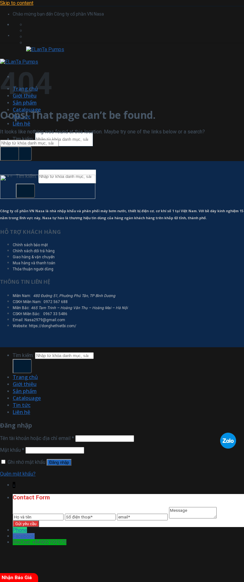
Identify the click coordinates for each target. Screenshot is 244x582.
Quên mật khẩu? (18, 474)
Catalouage (27, 398)
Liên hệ (21, 123)
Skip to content (16, 3)
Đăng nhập (59, 462)
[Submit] (22, 153)
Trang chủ (25, 377)
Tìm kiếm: (23, 139)
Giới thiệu (25, 384)
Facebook (24, 536)
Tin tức (21, 405)
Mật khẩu (12, 450)
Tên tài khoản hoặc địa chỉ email (37, 438)
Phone (20, 530)
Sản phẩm (25, 102)
